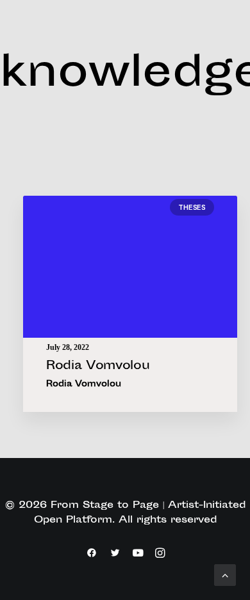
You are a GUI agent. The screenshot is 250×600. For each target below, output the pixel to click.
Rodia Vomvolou (97, 366)
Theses (192, 207)
